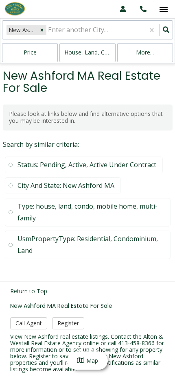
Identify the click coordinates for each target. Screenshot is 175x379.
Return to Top (28, 291)
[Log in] (123, 9)
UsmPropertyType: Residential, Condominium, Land (88, 244)
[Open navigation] (163, 9)
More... (145, 52)
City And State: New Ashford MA (66, 185)
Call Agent (28, 323)
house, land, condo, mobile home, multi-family (89, 52)
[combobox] (49, 30)
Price (30, 52)
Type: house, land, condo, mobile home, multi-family (88, 212)
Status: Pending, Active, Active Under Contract (87, 164)
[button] (41, 30)
